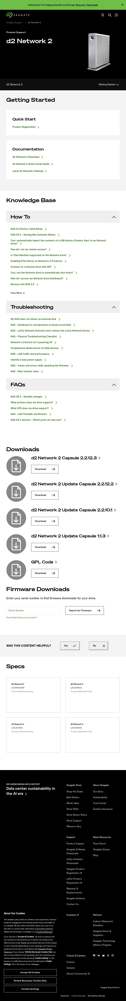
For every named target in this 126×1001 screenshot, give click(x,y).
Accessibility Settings (96, 996)
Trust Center (100, 803)
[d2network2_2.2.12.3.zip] (16, 466)
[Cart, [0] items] (102, 15)
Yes (66, 646)
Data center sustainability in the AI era (30, 791)
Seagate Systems (76, 898)
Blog (96, 855)
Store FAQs (73, 809)
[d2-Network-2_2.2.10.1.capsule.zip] (16, 518)
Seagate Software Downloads (76, 851)
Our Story (98, 792)
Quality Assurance (103, 809)
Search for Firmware (80, 611)
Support (71, 837)
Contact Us (73, 904)
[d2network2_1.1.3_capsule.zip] (16, 544)
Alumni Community (77, 974)
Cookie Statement (44, 931)
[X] (108, 965)
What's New (73, 803)
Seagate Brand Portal (109, 987)
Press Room (99, 844)
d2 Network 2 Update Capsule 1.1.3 (68, 536)
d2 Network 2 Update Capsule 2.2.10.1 (71, 510)
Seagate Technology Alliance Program (104, 943)
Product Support (76, 844)
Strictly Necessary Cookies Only (30, 980)
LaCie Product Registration (74, 881)
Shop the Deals (75, 792)
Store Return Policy (77, 815)
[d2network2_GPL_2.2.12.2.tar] (16, 570)
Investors (72, 915)
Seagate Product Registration (75, 871)
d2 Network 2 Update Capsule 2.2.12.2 (72, 484)
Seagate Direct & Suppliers (102, 933)
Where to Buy (74, 827)
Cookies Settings (78, 996)
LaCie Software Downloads (75, 861)
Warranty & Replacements (75, 891)
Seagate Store (74, 785)
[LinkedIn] (99, 965)
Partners (97, 915)
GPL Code (42, 562)
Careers (71, 968)
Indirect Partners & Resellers (103, 923)
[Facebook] (94, 965)
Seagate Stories (101, 849)
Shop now (80, 5)
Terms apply (92, 5)
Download (40, 469)
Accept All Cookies (30, 972)
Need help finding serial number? (21, 617)
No (94, 646)
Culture (71, 962)
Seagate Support (14, 22)
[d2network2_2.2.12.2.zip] (16, 492)
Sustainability (100, 797)
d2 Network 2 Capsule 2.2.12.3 (64, 458)
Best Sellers (73, 797)
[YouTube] (103, 965)
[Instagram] (113, 965)
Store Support (74, 821)
